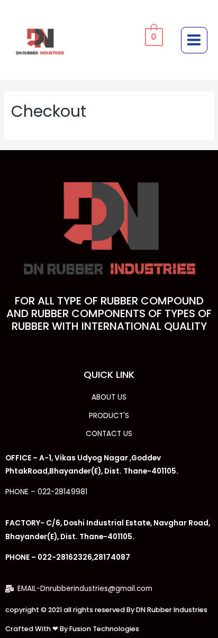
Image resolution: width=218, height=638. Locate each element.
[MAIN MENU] (194, 40)
